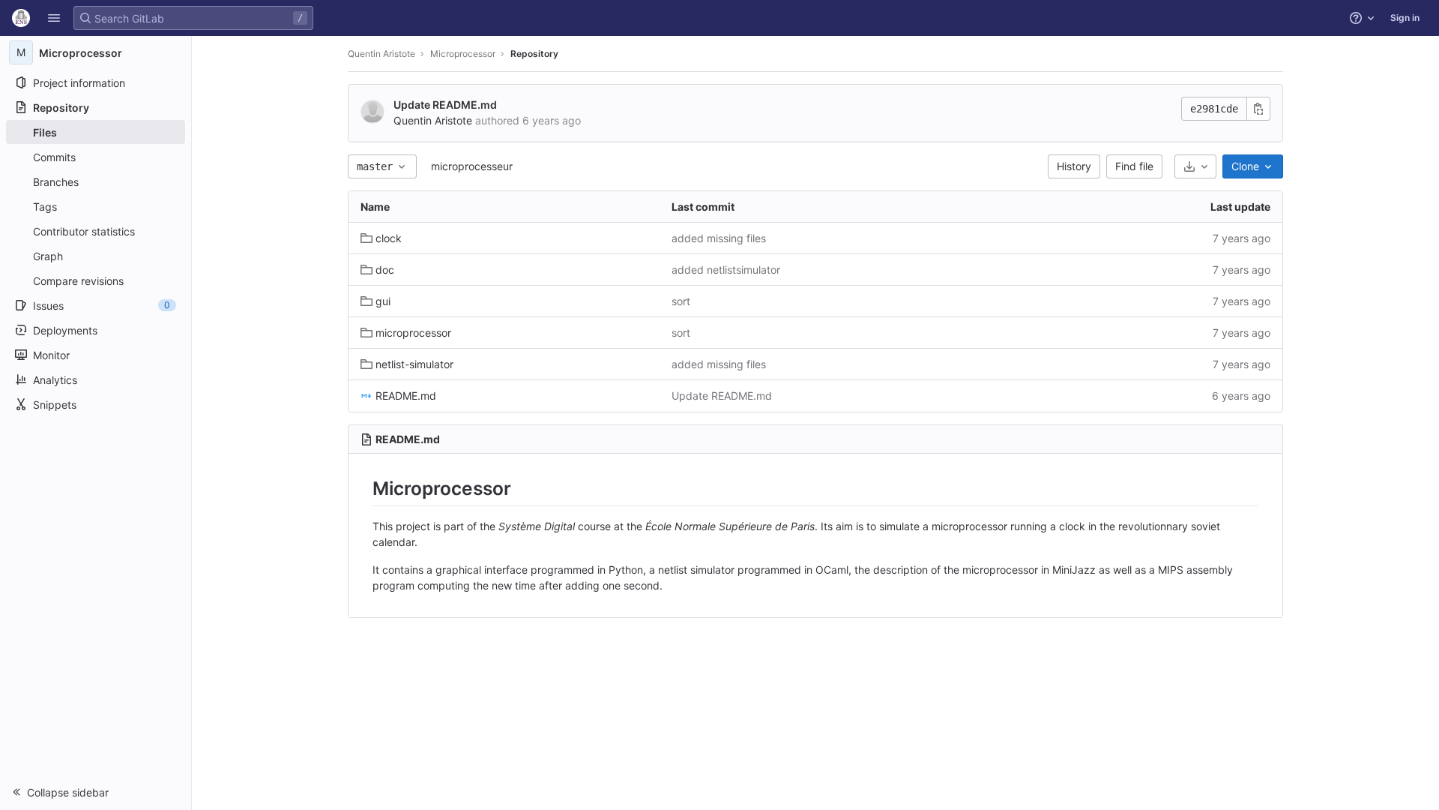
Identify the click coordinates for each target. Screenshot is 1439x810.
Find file (1134, 166)
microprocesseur (472, 166)
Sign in (1405, 17)
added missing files (719, 238)
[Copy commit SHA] (1258, 109)
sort (681, 301)
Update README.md (445, 104)
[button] (54, 18)
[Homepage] (21, 18)
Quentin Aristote (381, 53)
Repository (534, 53)
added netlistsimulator (726, 269)
